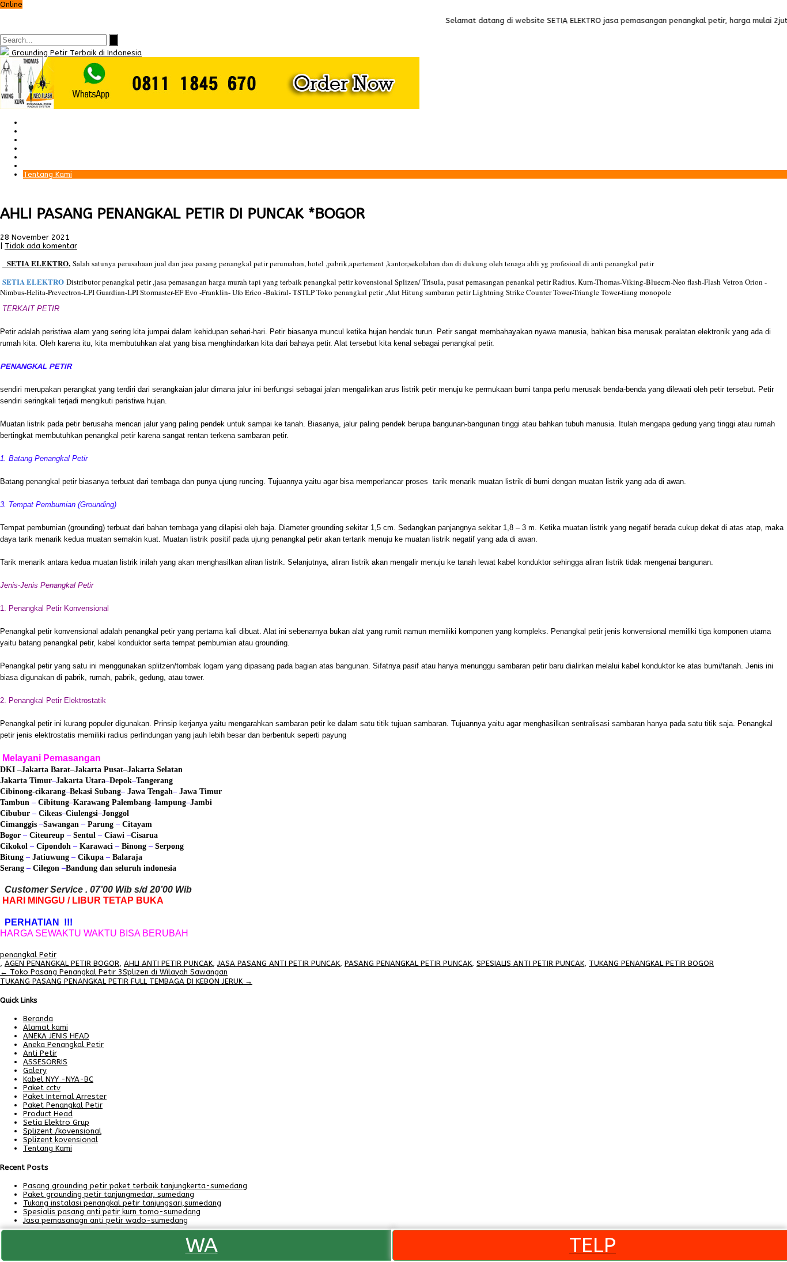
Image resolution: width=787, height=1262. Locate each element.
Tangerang (154, 780)
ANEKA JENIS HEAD (56, 1035)
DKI (8, 769)
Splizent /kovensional (62, 1131)
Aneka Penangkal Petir (63, 1044)
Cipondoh (52, 846)
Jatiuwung (50, 857)
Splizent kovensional (60, 1139)
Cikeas (49, 813)
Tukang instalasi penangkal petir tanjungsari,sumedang (122, 1203)
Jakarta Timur (26, 780)
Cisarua (144, 835)
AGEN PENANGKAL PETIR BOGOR (62, 963)
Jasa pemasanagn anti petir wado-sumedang (105, 1220)
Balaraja (127, 857)
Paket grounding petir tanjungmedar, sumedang (108, 1194)
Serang (12, 868)
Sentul (84, 835)
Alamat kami (45, 165)
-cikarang (49, 791)
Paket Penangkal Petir (63, 131)
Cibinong (16, 791)
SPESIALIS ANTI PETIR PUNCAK (530, 963)
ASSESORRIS (45, 1061)
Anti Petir (40, 1053)
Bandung (81, 868)
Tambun (14, 802)
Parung (99, 824)
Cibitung (52, 802)
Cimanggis (18, 824)
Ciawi (115, 835)
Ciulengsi (82, 813)
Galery (35, 157)
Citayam (136, 824)
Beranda (38, 122)
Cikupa (89, 857)
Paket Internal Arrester (65, 139)
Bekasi (81, 791)
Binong (134, 846)
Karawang (91, 802)
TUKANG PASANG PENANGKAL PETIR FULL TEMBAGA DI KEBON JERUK (126, 981)
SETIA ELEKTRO (38, 263)
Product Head (48, 1113)
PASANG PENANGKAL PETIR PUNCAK (408, 963)
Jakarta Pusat (98, 769)
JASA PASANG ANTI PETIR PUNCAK (278, 963)
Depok (120, 780)
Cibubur (15, 813)
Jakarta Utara (80, 780)
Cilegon (46, 868)
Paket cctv (41, 148)
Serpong (168, 846)
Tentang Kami (47, 174)
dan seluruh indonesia (136, 868)
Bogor (10, 835)
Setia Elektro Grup (56, 1122)
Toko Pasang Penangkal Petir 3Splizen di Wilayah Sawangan (114, 972)
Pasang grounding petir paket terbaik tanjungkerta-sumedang (135, 1185)
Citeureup (47, 835)
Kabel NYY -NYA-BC (58, 1079)
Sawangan (61, 824)
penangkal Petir (28, 954)
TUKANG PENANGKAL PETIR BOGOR (651, 963)
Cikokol (14, 846)
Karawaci (96, 846)
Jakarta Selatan (155, 769)
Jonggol (115, 813)
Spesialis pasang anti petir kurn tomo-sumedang (111, 1211)
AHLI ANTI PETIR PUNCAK (168, 963)
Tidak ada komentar (41, 245)
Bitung (12, 857)
